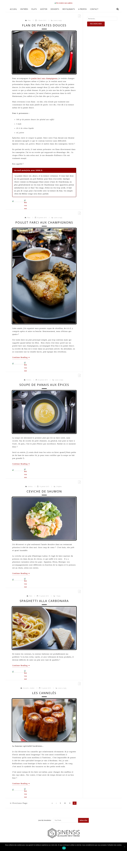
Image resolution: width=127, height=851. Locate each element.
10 (65, 803)
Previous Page (20, 803)
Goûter (43, 9)
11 (69, 803)
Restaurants (69, 9)
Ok (64, 848)
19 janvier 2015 (44, 486)
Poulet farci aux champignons (44, 222)
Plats (34, 9)
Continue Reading (20, 357)
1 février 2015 (42, 20)
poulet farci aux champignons (44, 78)
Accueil (13, 9)
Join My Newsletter (44, 820)
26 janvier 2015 (43, 380)
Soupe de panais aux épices (44, 385)
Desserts (55, 9)
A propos (82, 9)
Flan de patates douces (44, 25)
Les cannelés (44, 693)
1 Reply (58, 596)
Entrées (24, 9)
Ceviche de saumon (44, 491)
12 (74, 803)
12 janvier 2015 (46, 688)
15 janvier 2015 (44, 596)
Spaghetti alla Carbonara (44, 601)
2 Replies (59, 486)
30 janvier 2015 (42, 217)
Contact (94, 9)
